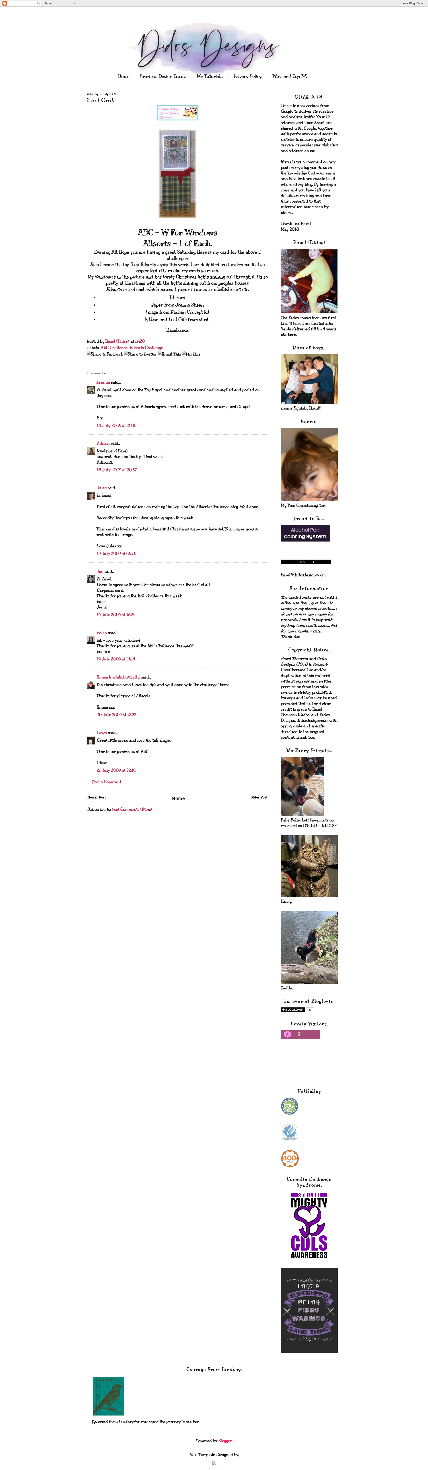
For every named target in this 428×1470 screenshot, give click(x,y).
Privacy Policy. (247, 76)
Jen (100, 571)
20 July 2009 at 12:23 (116, 714)
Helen (102, 632)
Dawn (102, 732)
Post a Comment (106, 781)
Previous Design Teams (163, 76)
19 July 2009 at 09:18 (116, 553)
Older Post (259, 798)
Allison (103, 443)
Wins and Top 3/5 (289, 76)
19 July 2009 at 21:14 (116, 659)
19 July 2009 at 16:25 (116, 614)
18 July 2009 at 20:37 (117, 469)
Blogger (225, 1440)
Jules (102, 487)
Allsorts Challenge (146, 347)
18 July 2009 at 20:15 (116, 425)
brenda (103, 382)
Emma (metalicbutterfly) (118, 677)
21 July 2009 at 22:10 (116, 770)
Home (124, 76)
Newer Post (96, 798)
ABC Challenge (114, 347)
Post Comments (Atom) (132, 809)
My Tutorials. (210, 76)
